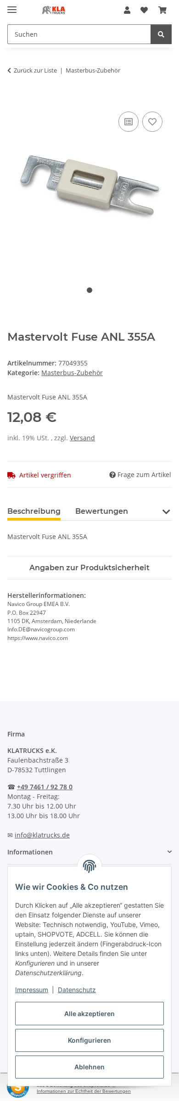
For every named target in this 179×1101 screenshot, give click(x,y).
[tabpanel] (89, 187)
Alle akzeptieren (89, 1013)
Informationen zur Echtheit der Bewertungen (84, 1091)
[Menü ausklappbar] (12, 5)
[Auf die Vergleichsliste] (128, 122)
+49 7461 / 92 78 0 (45, 786)
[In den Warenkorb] (14, 99)
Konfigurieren (89, 1040)
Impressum (31, 990)
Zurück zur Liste (35, 70)
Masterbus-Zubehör (72, 372)
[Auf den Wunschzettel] (152, 122)
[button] (127, 10)
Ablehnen (89, 1067)
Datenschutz (77, 990)
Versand (82, 437)
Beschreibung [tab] (34, 511)
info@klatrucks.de (42, 835)
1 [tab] (89, 290)
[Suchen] (161, 34)
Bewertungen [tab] (101, 511)
